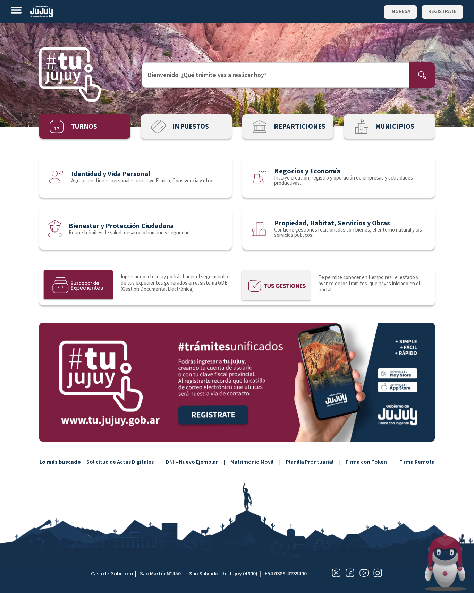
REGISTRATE (442, 11)
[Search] (422, 75)
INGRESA (400, 11)
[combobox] (275, 75)
